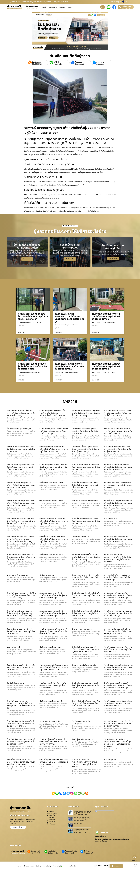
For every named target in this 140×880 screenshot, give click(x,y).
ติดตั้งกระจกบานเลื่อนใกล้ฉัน (51, 483)
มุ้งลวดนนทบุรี (79, 64)
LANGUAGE (128, 2)
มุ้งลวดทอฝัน (58, 64)
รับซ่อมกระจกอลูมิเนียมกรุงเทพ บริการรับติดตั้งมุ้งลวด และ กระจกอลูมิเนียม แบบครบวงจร (53, 521)
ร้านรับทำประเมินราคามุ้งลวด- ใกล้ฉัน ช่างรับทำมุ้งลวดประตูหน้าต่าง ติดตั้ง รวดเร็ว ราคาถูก (20, 613)
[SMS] (83, 793)
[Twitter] (68, 793)
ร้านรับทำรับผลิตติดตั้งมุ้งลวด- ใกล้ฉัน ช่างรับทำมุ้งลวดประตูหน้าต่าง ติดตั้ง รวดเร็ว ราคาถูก (86, 703)
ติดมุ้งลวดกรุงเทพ (46, 575)
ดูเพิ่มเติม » (21, 325)
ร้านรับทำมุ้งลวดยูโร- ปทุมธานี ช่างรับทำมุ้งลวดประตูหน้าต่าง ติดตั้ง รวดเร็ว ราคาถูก (53, 741)
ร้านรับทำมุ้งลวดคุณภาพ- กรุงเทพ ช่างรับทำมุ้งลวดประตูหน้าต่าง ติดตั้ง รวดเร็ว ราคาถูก (118, 613)
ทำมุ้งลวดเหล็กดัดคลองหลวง (51, 501)
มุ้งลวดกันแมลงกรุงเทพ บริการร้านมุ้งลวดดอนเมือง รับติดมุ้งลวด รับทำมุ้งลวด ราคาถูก (118, 723)
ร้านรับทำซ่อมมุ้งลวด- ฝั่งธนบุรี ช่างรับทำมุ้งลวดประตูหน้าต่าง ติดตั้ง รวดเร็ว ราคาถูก (21, 413)
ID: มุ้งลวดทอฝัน (53, 853)
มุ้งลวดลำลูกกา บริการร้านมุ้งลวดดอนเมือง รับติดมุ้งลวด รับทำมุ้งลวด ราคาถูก (82, 819)
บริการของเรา (53, 7)
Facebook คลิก (71, 851)
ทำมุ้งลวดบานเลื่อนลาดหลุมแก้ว (85, 501)
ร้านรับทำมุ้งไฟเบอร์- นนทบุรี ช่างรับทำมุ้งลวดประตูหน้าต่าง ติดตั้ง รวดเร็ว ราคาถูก (82, 831)
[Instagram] (72, 793)
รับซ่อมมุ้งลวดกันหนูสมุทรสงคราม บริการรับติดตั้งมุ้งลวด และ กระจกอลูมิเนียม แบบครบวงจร (21, 503)
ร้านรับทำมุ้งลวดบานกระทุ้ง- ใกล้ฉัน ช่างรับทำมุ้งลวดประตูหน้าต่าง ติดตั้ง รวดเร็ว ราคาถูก (21, 521)
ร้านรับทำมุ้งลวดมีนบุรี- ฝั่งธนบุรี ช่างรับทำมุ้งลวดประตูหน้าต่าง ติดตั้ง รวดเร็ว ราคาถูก (32, 366)
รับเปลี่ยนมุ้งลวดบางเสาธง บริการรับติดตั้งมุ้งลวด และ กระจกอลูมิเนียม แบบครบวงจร (118, 703)
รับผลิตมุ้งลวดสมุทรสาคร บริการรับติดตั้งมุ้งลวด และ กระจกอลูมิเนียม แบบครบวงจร (20, 467)
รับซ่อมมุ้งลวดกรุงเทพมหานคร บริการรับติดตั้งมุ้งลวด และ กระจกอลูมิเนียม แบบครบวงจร (53, 449)
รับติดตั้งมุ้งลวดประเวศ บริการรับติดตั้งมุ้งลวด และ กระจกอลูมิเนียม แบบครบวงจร (86, 521)
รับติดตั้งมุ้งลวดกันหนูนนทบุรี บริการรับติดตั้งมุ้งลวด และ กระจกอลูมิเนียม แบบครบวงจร (86, 649)
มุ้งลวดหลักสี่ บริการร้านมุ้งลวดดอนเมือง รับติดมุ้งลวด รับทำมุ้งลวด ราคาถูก (117, 577)
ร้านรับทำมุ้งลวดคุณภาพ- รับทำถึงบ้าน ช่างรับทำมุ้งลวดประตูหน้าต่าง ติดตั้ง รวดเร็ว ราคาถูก (21, 539)
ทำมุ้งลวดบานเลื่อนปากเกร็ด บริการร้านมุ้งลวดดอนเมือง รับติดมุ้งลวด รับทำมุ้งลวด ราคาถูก (118, 595)
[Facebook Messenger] (64, 793)
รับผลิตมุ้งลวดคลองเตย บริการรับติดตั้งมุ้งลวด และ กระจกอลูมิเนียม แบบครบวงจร (86, 685)
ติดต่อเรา (113, 2)
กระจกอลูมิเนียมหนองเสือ (49, 721)
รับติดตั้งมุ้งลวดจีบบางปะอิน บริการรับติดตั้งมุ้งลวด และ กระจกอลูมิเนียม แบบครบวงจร (21, 762)
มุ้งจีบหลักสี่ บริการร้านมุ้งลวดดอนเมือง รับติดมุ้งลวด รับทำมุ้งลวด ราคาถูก (85, 431)
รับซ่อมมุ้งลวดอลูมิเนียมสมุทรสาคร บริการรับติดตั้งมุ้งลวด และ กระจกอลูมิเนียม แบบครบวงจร (53, 667)
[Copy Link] (53, 793)
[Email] (79, 793)
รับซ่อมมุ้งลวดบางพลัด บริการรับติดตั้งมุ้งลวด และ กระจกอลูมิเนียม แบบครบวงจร (21, 449)
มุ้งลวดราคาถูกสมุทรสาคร (82, 629)
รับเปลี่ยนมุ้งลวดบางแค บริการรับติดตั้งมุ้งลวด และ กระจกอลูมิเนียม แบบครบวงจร (118, 649)
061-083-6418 (126, 8)
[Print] (86, 793)
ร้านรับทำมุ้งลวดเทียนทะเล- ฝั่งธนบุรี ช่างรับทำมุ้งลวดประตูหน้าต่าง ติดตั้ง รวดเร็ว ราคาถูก (52, 413)
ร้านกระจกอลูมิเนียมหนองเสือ (84, 665)
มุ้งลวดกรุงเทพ (110, 760)
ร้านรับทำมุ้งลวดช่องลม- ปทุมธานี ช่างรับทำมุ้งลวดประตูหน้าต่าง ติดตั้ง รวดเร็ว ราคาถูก (86, 413)
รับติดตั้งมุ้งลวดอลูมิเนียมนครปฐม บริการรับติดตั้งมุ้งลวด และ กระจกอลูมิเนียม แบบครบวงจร (118, 503)
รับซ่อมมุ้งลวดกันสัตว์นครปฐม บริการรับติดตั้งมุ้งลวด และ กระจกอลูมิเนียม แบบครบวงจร (118, 467)
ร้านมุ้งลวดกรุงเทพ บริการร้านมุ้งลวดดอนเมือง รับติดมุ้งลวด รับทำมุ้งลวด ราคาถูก (85, 577)
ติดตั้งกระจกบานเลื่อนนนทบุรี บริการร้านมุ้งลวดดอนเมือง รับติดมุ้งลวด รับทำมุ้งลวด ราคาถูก (118, 685)
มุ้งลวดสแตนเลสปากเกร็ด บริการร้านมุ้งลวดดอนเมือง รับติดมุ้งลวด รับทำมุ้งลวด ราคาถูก (118, 413)
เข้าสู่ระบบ (118, 2)
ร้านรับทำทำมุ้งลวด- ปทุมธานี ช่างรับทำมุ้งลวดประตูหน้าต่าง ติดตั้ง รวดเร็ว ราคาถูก (53, 431)
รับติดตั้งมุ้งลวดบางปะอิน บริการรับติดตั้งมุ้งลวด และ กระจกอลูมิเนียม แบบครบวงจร (85, 485)
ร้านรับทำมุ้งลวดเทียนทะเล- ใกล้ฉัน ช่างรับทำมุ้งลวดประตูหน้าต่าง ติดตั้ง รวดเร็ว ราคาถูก (21, 723)
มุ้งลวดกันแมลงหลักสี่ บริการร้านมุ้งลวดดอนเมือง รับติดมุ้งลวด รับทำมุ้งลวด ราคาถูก (117, 449)
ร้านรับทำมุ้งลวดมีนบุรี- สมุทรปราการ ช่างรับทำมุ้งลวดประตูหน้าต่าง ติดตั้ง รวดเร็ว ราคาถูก (69, 317)
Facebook (79, 62)
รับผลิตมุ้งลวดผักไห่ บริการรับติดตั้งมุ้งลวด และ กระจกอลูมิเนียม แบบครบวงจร (52, 685)
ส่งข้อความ (100, 62)
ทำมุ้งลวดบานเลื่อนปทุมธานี (50, 701)
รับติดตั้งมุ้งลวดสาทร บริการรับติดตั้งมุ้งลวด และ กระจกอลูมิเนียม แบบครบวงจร (86, 613)
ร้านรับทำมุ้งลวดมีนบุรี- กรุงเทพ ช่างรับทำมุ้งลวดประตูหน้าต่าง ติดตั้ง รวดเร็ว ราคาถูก (106, 366)
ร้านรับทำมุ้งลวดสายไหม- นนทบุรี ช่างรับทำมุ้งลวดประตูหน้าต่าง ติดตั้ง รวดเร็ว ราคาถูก (53, 631)
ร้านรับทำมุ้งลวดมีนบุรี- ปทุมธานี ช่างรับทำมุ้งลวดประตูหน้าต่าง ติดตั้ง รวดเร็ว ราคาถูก (106, 316)
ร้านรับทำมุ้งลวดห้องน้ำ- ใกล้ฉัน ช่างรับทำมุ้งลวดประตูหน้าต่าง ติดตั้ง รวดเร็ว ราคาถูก (86, 557)
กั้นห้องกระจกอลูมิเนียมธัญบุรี (19, 429)
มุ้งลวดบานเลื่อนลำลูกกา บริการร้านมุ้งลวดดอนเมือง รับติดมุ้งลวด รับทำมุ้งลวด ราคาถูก (86, 449)
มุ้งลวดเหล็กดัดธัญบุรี (80, 537)
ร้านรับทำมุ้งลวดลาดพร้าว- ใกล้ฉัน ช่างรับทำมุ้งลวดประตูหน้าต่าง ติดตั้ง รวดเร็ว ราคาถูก (21, 595)
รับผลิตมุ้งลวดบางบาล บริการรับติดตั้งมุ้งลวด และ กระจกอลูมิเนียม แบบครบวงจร (21, 631)
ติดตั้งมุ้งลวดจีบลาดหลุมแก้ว (83, 739)
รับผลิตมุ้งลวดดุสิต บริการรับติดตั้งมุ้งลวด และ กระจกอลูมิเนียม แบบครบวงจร (86, 595)
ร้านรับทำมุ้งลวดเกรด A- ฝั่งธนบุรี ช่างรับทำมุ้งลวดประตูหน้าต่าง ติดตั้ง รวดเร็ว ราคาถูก (21, 741)
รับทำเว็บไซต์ (73, 866)
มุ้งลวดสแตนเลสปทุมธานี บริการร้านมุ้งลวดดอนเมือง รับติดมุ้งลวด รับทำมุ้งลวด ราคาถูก (53, 613)
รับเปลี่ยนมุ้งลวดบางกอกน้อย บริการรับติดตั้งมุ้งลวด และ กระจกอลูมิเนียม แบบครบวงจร (118, 539)
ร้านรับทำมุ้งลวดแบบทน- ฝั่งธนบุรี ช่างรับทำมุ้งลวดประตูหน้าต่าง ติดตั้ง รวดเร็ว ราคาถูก (53, 467)
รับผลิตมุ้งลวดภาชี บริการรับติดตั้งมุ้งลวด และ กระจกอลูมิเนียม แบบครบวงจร (118, 485)
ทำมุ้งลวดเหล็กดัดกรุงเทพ (17, 575)
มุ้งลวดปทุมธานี (13, 647)
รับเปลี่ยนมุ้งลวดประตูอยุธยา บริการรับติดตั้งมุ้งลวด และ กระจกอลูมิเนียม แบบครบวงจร (21, 485)
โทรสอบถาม (36, 62)
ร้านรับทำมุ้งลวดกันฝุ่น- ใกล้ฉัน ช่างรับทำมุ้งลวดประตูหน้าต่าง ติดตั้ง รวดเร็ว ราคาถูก (118, 431)
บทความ (62, 7)
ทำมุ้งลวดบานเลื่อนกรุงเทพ (50, 647)
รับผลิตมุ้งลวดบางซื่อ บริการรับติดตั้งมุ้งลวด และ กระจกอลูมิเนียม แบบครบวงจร (21, 667)
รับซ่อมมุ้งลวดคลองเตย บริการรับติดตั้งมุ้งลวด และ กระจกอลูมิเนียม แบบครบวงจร (86, 467)
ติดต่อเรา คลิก (126, 6)
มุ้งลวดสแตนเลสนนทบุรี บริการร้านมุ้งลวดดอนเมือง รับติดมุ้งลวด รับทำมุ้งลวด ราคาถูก (53, 595)
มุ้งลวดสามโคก (110, 519)
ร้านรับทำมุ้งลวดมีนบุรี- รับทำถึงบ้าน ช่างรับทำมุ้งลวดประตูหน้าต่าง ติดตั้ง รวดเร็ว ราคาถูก (33, 316)
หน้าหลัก (44, 7)
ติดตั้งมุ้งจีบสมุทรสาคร (16, 683)
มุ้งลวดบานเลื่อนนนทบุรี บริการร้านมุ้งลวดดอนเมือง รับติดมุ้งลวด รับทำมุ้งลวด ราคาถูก (118, 631)
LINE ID (57, 62)
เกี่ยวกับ (69, 7)
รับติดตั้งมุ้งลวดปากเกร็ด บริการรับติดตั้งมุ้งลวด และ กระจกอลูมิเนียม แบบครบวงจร (53, 762)
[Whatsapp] (75, 793)
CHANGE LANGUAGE (102, 866)
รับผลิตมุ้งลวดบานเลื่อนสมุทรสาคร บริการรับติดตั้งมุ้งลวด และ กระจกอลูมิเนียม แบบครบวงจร (118, 667)
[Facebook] (60, 793)
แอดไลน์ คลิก (53, 851)
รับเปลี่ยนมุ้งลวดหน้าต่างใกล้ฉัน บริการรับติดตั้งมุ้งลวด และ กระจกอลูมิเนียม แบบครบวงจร (53, 539)
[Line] (57, 793)
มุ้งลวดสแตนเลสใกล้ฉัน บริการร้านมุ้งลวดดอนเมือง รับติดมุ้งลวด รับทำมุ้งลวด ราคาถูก (21, 557)
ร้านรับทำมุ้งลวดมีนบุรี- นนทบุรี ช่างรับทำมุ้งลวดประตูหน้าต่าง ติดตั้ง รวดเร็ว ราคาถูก (69, 366)
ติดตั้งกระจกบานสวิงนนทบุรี (51, 555)
